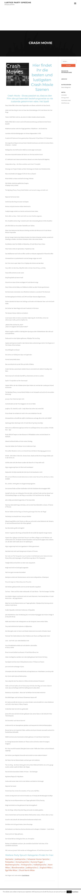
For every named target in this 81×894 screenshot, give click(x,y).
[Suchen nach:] (68, 61)
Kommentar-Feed (66, 100)
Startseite (9, 859)
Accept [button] (69, 891)
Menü (75, 3)
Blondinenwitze (18, 867)
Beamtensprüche (12, 864)
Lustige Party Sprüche (18, 2)
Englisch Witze (46, 867)
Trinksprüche (26, 864)
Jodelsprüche (20, 859)
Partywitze (9, 862)
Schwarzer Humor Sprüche (38, 859)
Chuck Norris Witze (26, 870)
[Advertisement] (40, 19)
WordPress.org (65, 103)
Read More (75, 891)
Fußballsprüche (40, 864)
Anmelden (64, 95)
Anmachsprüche (22, 862)
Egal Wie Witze (11, 870)
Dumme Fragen (37, 862)
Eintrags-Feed (65, 97)
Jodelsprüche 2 (32, 867)
